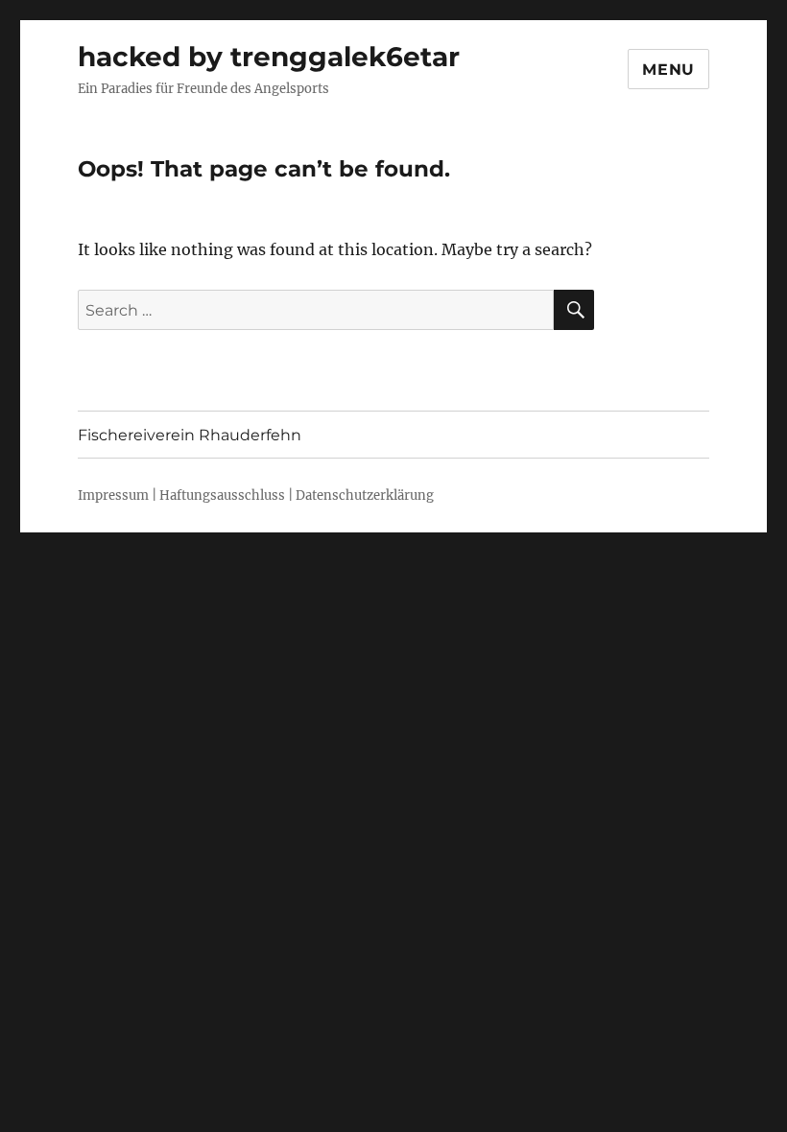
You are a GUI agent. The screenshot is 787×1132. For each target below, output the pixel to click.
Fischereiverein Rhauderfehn (189, 435)
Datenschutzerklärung (365, 495)
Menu (668, 69)
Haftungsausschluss (222, 495)
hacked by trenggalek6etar (269, 56)
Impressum (113, 495)
